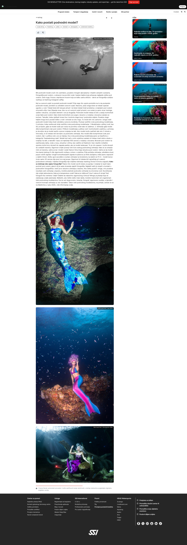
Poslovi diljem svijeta (147, 514)
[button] (134, 2)
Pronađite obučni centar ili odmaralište (149, 505)
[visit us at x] (144, 523)
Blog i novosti (59, 507)
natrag (39, 17)
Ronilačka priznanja (81, 504)
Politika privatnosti (100, 501)
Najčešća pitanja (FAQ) (34, 501)
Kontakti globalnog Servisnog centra (38, 504)
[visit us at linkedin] (157, 523)
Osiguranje (58, 515)
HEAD (119, 520)
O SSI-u (77, 501)
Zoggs (119, 517)
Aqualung (120, 509)
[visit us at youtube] (152, 523)
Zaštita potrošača (32, 507)
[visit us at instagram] (148, 523)
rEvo (118, 515)
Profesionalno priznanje (82, 507)
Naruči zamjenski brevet (35, 515)
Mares (119, 507)
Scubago (120, 501)
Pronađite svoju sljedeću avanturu (148, 510)
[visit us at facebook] (139, 523)
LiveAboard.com (122, 504)
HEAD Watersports (124, 498)
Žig (96, 504)
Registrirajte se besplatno (63, 501)
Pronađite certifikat (33, 509)
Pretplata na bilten (146, 500)
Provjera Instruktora (33, 512)
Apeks (119, 512)
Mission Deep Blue (60, 512)
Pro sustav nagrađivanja (82, 509)
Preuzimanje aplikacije (62, 504)
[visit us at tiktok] (161, 523)
